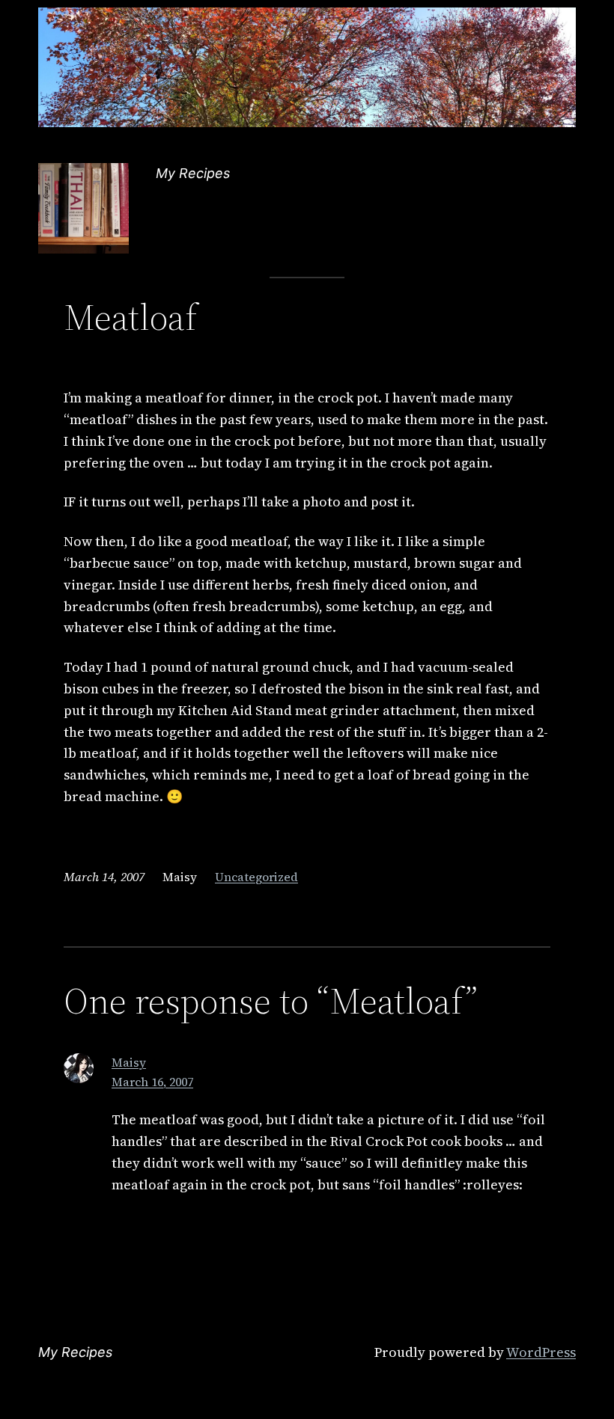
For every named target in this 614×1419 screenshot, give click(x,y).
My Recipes (193, 173)
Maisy (129, 1062)
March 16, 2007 (152, 1081)
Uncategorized (256, 876)
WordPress (541, 1352)
